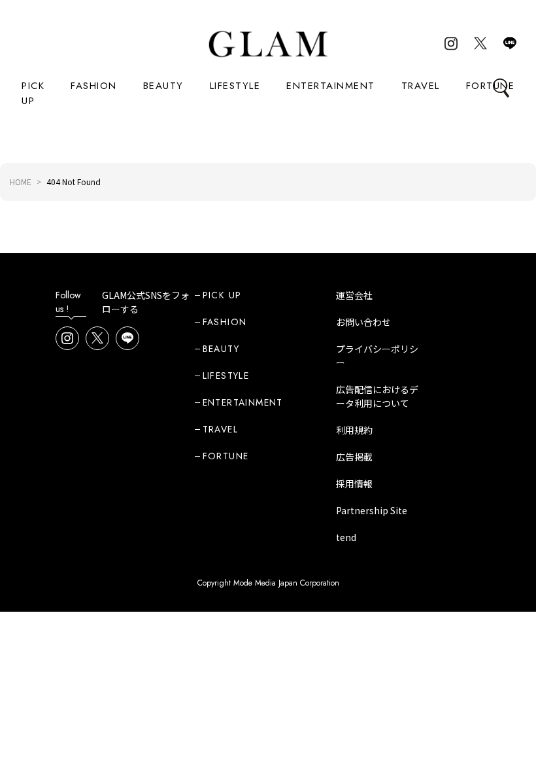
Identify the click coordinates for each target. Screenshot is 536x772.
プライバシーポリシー (377, 355)
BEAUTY (163, 86)
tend (346, 537)
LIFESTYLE (235, 86)
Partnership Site (371, 510)
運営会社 (354, 295)
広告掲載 (354, 456)
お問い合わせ (363, 321)
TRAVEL (420, 86)
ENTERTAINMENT (330, 86)
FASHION (94, 86)
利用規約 (354, 429)
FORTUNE (490, 86)
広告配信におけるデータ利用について (377, 396)
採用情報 (354, 483)
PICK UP (33, 93)
